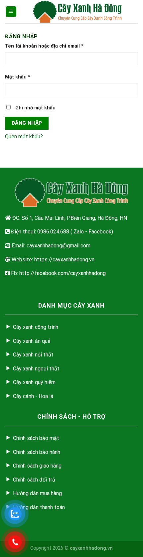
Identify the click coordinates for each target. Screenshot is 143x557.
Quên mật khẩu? (24, 136)
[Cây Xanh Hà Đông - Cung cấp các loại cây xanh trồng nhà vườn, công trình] (77, 11)
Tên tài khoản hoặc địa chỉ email (44, 46)
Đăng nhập (27, 123)
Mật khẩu (17, 77)
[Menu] (11, 11)
